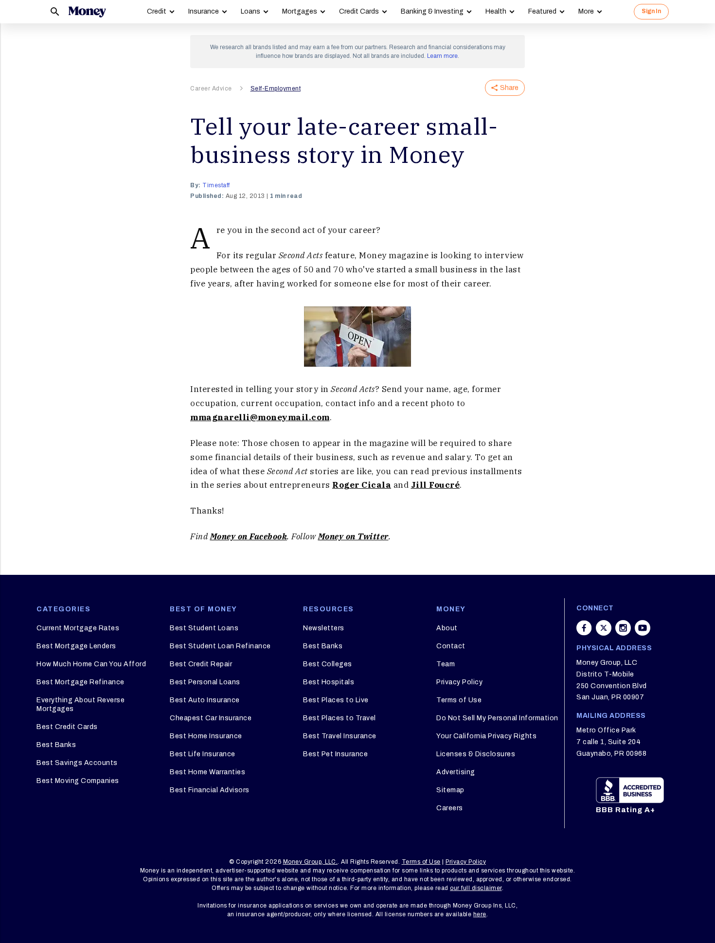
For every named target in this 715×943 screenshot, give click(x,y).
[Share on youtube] (642, 628)
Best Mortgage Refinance (80, 682)
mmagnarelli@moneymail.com (260, 417)
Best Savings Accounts (77, 762)
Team (445, 664)
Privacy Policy (459, 682)
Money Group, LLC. (310, 861)
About (447, 628)
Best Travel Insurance (339, 736)
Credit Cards (359, 11)
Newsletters (323, 628)
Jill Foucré (435, 485)
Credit (156, 11)
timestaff (216, 185)
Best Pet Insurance (335, 754)
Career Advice (211, 88)
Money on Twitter (353, 536)
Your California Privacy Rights (486, 736)
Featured (542, 11)
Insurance (203, 11)
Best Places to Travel (339, 718)
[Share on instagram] (623, 628)
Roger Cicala (361, 485)
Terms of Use (459, 700)
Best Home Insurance (206, 736)
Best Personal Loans (205, 682)
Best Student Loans (204, 628)
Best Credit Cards (67, 726)
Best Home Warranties (207, 772)
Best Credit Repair (201, 664)
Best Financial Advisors (210, 790)
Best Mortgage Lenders (76, 646)
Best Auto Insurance (205, 700)
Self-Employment (275, 88)
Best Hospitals (328, 682)
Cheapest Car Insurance (210, 718)
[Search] (55, 11)
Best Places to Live (336, 700)
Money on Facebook (248, 536)
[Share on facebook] (584, 628)
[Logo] (87, 11)
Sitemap (450, 790)
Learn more (442, 56)
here (479, 914)
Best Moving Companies (77, 780)
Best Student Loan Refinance (220, 646)
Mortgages (299, 11)
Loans (250, 11)
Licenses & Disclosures (475, 754)
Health (495, 11)
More (586, 11)
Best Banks (56, 744)
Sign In (651, 11)
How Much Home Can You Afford (91, 664)
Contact (450, 646)
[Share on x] (603, 628)
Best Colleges (327, 664)
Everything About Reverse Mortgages (80, 704)
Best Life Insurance (202, 754)
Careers (449, 808)
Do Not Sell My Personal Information (497, 718)
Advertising (455, 772)
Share (509, 87)
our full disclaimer (476, 888)
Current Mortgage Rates (77, 628)
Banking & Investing (432, 11)
